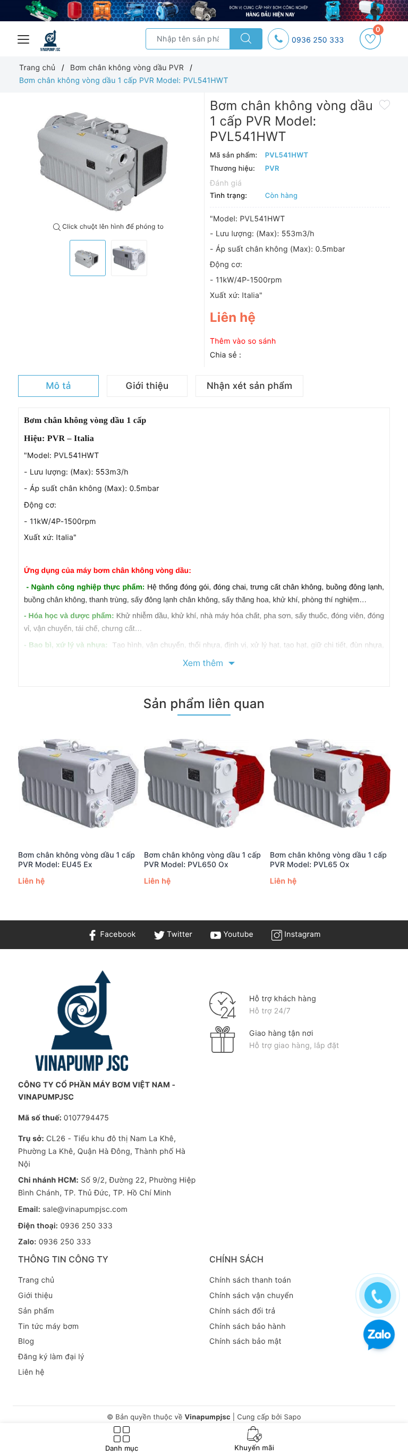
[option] (108, 158)
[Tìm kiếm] (246, 38)
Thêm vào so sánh (243, 341)
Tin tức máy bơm (48, 1326)
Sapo (292, 1417)
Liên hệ (31, 1372)
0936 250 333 (318, 40)
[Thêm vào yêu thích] (384, 104)
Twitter (178, 934)
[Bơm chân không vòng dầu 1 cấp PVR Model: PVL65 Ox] (330, 784)
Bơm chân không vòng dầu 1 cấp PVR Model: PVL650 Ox (202, 860)
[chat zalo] (379, 1336)
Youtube (237, 934)
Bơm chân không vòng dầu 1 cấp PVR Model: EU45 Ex (76, 860)
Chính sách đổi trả (242, 1311)
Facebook (116, 934)
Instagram (301, 934)
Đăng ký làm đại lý (51, 1356)
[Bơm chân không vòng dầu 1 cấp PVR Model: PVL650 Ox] (204, 784)
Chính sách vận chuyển (251, 1295)
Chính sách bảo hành (247, 1326)
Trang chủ (36, 1280)
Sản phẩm (36, 1311)
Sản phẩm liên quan (204, 703)
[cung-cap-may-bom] (204, 10)
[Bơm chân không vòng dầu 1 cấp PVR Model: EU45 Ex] (78, 784)
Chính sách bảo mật (245, 1341)
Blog (26, 1341)
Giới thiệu (35, 1295)
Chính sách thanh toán (250, 1280)
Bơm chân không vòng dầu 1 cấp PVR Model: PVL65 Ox (328, 860)
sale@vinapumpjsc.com (85, 1209)
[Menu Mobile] (24, 38)
